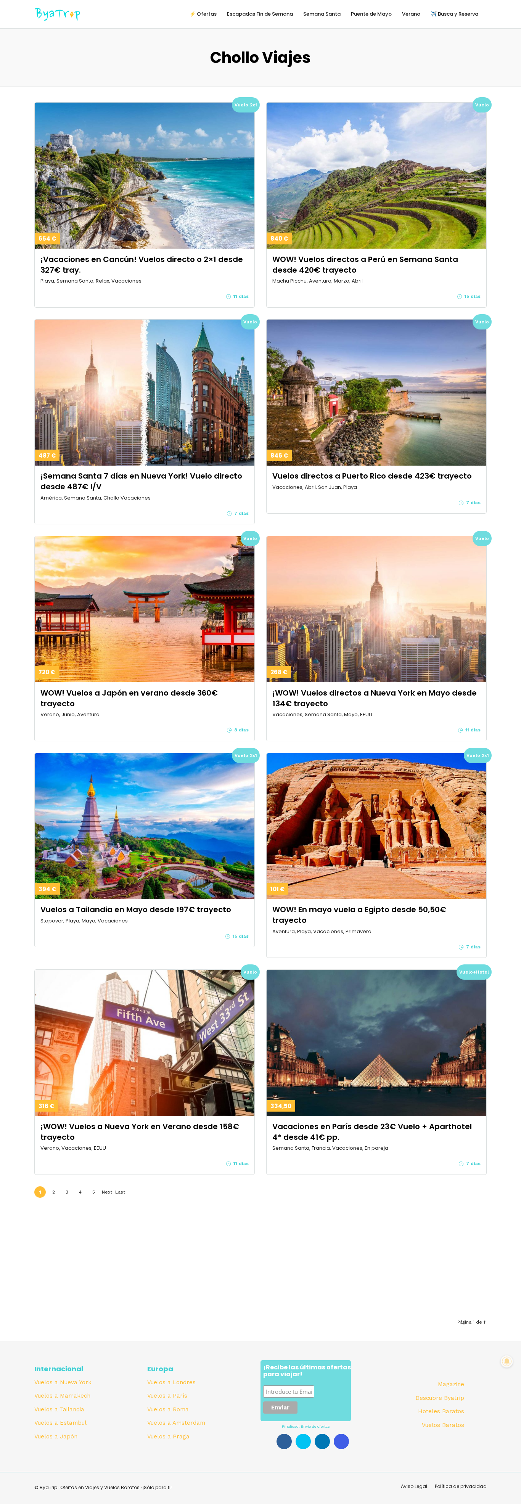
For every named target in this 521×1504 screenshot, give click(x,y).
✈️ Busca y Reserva (454, 14)
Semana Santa (322, 14)
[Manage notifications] (507, 1361)
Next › (107, 1193)
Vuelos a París (167, 1395)
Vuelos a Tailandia (59, 1409)
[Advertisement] (260, 1258)
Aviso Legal (414, 1486)
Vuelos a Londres (171, 1382)
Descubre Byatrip (439, 1398)
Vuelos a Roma (168, 1409)
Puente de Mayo (371, 14)
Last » (120, 1193)
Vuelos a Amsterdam (176, 1422)
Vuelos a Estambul (60, 1422)
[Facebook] (284, 1441)
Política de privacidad (461, 1486)
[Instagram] (341, 1441)
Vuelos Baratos (443, 1425)
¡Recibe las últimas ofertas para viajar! (307, 1371)
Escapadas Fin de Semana (260, 14)
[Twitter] (303, 1441)
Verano (411, 14)
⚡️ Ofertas (203, 14)
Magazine (451, 1384)
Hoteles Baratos (441, 1411)
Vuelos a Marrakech (62, 1395)
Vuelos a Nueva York (63, 1382)
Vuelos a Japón (55, 1436)
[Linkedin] (322, 1441)
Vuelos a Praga (168, 1436)
